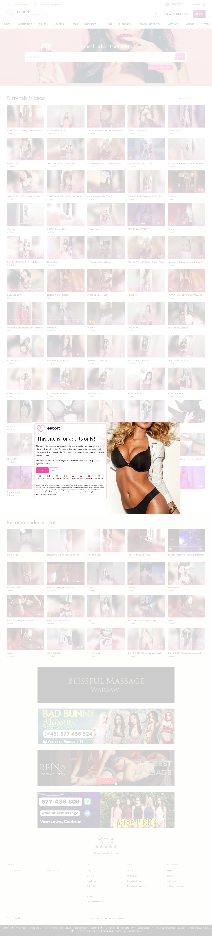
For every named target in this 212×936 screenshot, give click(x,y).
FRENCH (48, 478)
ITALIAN (65, 478)
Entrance (42, 470)
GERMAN (57, 478)
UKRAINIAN (99, 478)
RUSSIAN (80, 478)
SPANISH (89, 478)
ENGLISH (40, 478)
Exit (53, 470)
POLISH (73, 478)
